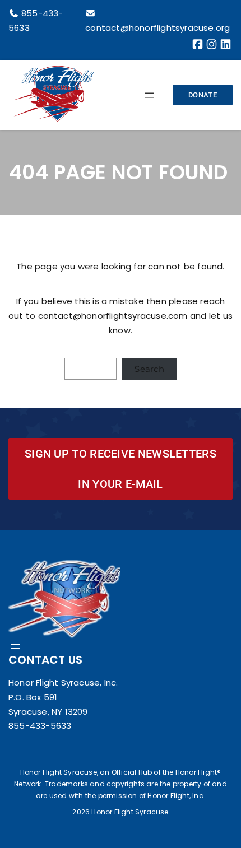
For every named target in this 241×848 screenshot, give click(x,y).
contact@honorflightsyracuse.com (113, 316)
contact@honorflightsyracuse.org (157, 28)
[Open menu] (149, 95)
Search (149, 369)
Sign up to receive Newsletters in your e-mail (120, 469)
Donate (202, 95)
